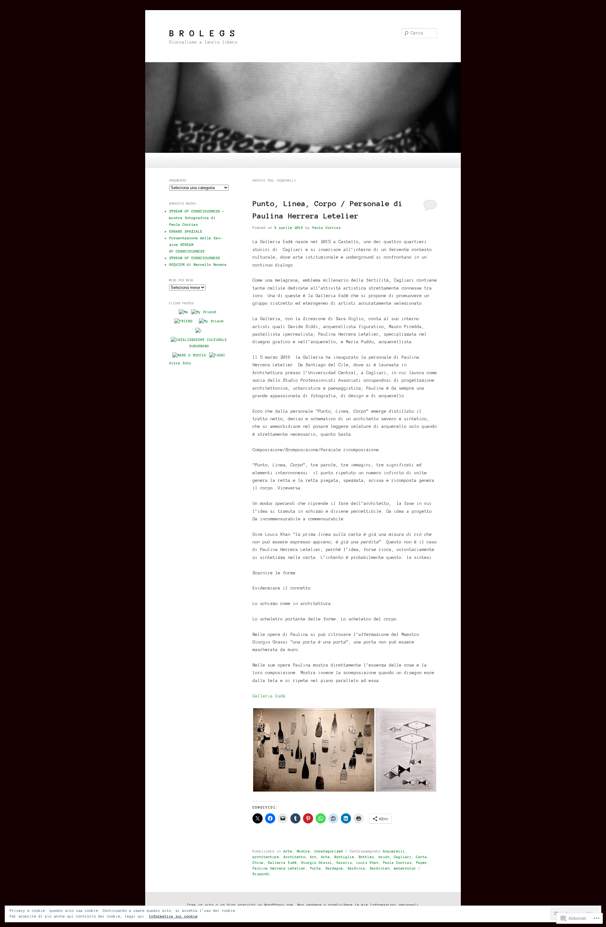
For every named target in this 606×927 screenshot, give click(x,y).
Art (313, 857)
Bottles (366, 857)
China (258, 862)
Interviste (201, 160)
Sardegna (334, 868)
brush (383, 857)
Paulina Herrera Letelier (279, 868)
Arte (175, 160)
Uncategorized (270, 160)
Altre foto (180, 363)
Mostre (303, 851)
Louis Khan (367, 862)
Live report (234, 160)
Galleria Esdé (268, 696)
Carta (421, 857)
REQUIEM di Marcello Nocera (198, 264)
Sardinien (379, 868)
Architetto (294, 857)
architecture (265, 857)
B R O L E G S (202, 33)
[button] (313, 750)
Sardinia (356, 868)
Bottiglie (344, 857)
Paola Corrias (326, 228)
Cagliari (403, 857)
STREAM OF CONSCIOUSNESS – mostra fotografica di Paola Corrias (196, 217)
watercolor (405, 868)
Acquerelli (394, 851)
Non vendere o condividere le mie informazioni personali (358, 905)
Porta (315, 868)
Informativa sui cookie (173, 916)
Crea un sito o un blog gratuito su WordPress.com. (241, 905)
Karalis (344, 862)
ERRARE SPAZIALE (185, 231)
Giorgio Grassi (316, 862)
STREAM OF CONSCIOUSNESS (194, 258)
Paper (421, 862)
